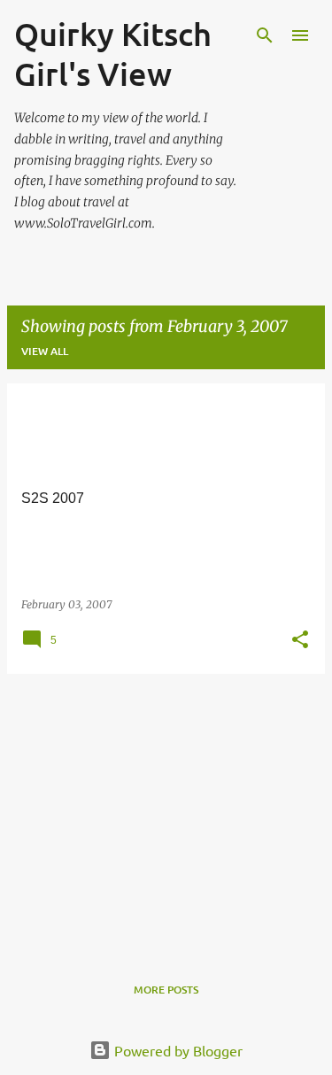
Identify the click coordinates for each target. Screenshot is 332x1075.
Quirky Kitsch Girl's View (113, 53)
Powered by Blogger (177, 1050)
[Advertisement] (166, 812)
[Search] (264, 35)
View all (44, 351)
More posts (166, 989)
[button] (300, 641)
